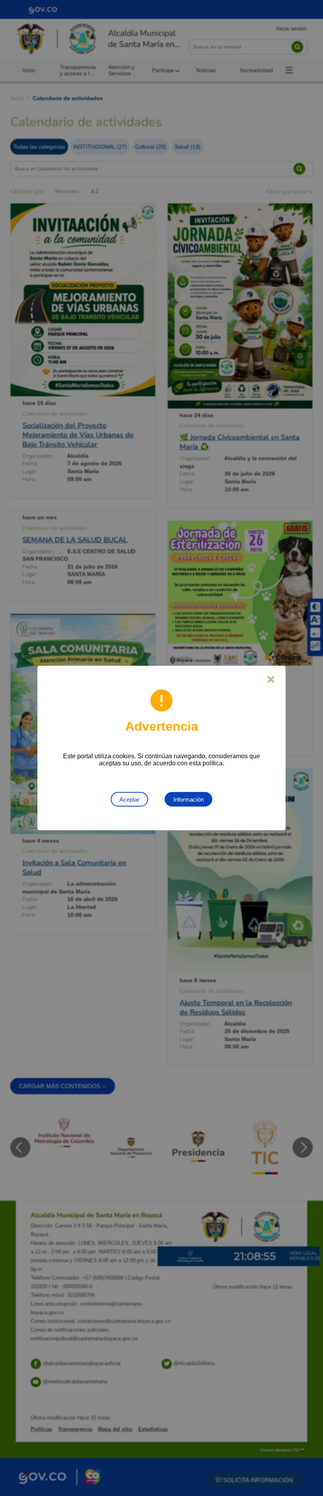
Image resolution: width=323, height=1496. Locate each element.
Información (188, 799)
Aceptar (129, 799)
